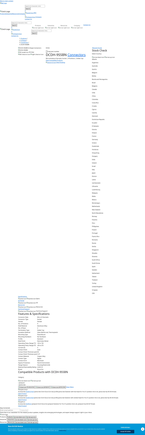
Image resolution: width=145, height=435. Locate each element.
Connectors (24, 42)
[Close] (142, 429)
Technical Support (24, 309)
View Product (22, 394)
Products (3, 14)
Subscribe (24, 410)
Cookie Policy (62, 430)
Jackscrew (22, 385)
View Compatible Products (54, 60)
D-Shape (23, 40)
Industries (9, 14)
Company (22, 14)
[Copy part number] (46, 51)
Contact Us (28, 19)
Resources (15, 14)
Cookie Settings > (125, 427)
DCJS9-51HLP (30, 392)
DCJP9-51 (29, 404)
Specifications (22, 297)
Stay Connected (5, 408)
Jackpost (22, 383)
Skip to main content (6, 1)
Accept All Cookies (125, 431)
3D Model (21, 301)
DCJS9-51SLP (30, 398)
